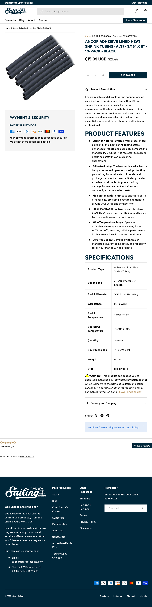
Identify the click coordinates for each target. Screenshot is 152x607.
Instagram (117, 596)
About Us (57, 530)
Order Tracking (139, 2)
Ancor (88, 36)
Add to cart (128, 75)
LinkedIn (143, 596)
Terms (83, 515)
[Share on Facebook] (102, 415)
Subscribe (58, 517)
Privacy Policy (88, 521)
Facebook (104, 596)
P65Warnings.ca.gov (129, 391)
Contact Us (58, 536)
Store (55, 494)
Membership (59, 524)
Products (10, 20)
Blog (21, 20)
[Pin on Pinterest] (108, 415)
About (31, 20)
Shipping (85, 498)
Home (7, 28)
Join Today (132, 427)
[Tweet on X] (96, 415)
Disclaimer (86, 528)
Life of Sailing (17, 596)
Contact (44, 20)
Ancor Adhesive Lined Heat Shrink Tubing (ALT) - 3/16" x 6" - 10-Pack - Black (33, 28)
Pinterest (131, 596)
